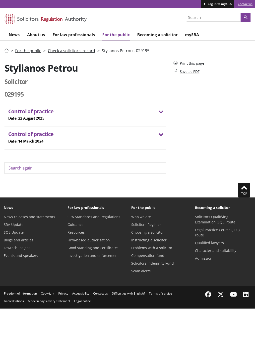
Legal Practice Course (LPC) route (217, 232)
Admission (203, 258)
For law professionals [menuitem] (74, 34)
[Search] (246, 17)
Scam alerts (141, 271)
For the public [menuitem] (116, 34)
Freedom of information (20, 293)
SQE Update (14, 232)
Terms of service (160, 293)
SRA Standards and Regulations (93, 216)
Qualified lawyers (209, 242)
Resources (76, 232)
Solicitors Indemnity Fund (152, 263)
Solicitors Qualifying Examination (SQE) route (215, 219)
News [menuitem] (14, 34)
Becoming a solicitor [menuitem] (157, 34)
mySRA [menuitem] (192, 34)
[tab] (85, 115)
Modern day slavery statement (49, 301)
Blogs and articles (18, 240)
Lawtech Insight (17, 247)
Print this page (192, 63)
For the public (28, 50)
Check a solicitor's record (71, 50)
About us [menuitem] (36, 34)
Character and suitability (215, 250)
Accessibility (80, 293)
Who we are (141, 216)
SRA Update (13, 224)
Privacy (63, 293)
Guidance (75, 224)
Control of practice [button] (31, 114)
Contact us (245, 4)
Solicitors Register (146, 224)
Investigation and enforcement (93, 255)
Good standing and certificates (93, 247)
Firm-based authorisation (88, 240)
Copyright (47, 293)
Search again (20, 168)
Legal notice (82, 301)
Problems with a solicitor (151, 247)
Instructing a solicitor (149, 240)
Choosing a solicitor (147, 232)
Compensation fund (147, 255)
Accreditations (14, 301)
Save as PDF (189, 71)
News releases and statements (29, 216)
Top (244, 193)
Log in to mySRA (219, 4)
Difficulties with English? (128, 293)
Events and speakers (21, 255)
